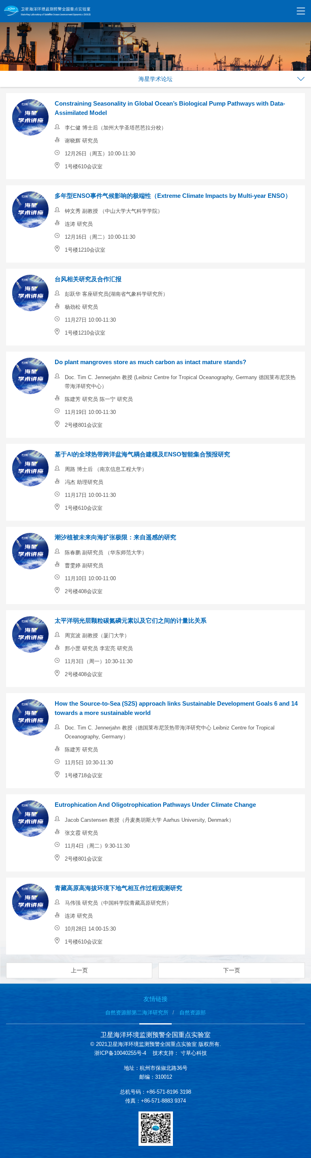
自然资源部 (192, 1013)
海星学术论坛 (155, 79)
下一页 (231, 970)
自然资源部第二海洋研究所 (136, 1013)
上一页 (79, 970)
